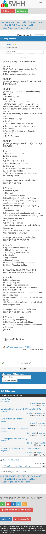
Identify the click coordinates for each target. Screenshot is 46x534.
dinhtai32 (4, 441)
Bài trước (7, 374)
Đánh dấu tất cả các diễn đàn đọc (17, 509)
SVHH (2, 526)
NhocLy (10, 44)
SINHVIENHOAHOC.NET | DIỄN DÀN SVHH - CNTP (21, 22)
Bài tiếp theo (18, 374)
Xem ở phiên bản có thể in (11, 460)
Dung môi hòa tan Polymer (11, 418)
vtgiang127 (5, 411)
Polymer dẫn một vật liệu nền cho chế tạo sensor (21, 448)
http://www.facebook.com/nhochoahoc (23, 361)
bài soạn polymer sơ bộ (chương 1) (15, 438)
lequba (3, 421)
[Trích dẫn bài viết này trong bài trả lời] (25, 369)
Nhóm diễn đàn (22, 519)
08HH (43, 403)
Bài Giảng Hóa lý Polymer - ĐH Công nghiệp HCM (21, 409)
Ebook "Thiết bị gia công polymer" (14, 428)
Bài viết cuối (34, 403)
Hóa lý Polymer (7, 399)
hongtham (41, 433)
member (10, 532)
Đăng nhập (9, 11)
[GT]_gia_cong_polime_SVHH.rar (19, 347)
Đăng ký (23, 11)
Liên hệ (7, 519)
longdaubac (5, 401)
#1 (43, 52)
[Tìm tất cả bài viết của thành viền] (20, 369)
